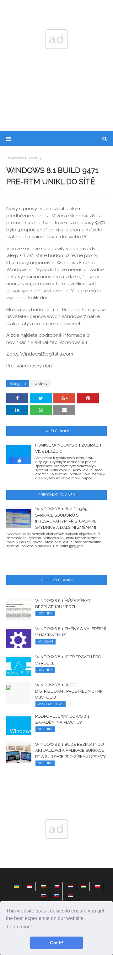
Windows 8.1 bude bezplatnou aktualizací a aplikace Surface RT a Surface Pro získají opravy (70, 750)
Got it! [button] (56, 942)
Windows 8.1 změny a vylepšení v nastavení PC (70, 631)
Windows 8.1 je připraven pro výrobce (68, 659)
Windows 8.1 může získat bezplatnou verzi (62, 603)
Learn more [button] (19, 926)
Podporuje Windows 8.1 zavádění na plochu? (62, 719)
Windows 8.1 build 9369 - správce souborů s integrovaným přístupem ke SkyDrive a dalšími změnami (66, 518)
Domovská (15, 158)
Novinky (35, 158)
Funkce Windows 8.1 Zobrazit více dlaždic (68, 448)
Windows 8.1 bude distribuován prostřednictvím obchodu (69, 691)
